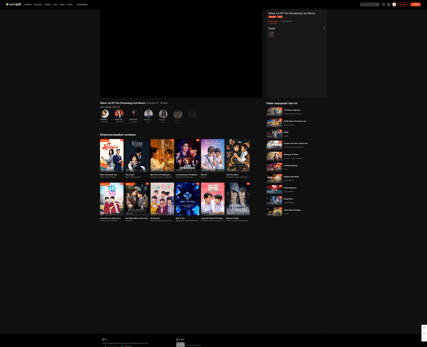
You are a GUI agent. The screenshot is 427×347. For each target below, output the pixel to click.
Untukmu (28, 4)
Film (55, 4)
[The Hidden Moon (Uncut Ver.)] (137, 199)
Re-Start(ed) (155, 218)
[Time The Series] (238, 155)
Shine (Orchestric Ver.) (108, 175)
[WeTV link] (13, 4)
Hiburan (48, 4)
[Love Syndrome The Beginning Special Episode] (187, 155)
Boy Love (38, 4)
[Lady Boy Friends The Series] (213, 199)
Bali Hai (204, 175)
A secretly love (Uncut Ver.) (110, 218)
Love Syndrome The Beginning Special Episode (194, 175)
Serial (62, 4)
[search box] (377, 4)
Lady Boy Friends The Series (212, 218)
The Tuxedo (129, 175)
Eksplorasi (83, 4)
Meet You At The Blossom (160, 175)
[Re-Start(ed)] (162, 199)
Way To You (180, 218)
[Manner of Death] (238, 199)
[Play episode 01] (271, 34)
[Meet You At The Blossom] (162, 155)
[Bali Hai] (213, 155)
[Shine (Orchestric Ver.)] (112, 155)
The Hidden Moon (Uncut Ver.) (136, 218)
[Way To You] (187, 199)
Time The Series (232, 175)
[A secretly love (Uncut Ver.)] (112, 199)
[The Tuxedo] (137, 155)
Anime (70, 4)
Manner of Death (232, 218)
